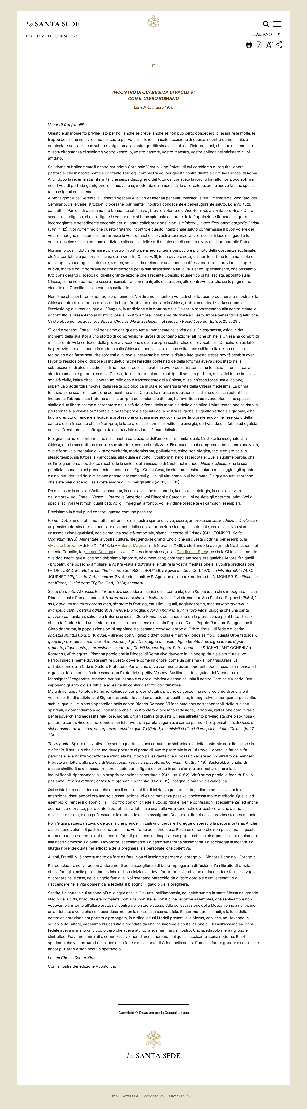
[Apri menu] (276, 24)
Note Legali (130, 1096)
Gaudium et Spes (192, 551)
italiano (263, 35)
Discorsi (58, 36)
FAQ (115, 1096)
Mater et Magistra (132, 545)
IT (153, 65)
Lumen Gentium (99, 551)
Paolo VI (36, 36)
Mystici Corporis (65, 545)
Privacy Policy (179, 1096)
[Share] (279, 45)
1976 (74, 36)
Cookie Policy (154, 1096)
